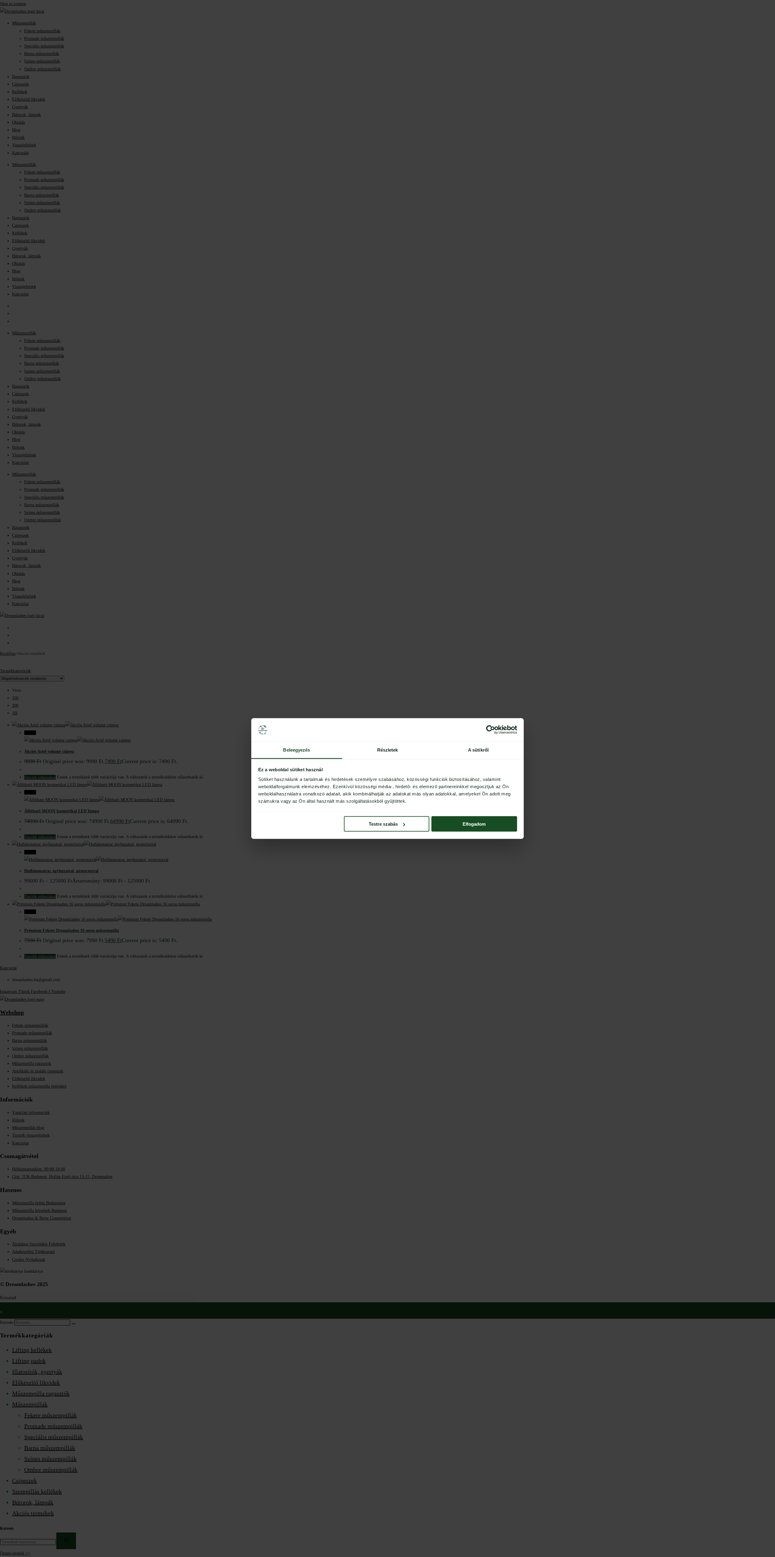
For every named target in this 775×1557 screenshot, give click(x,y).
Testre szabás (383, 824)
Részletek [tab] (387, 749)
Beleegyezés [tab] (296, 749)
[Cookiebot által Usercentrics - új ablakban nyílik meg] (490, 729)
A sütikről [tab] (478, 749)
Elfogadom (474, 824)
